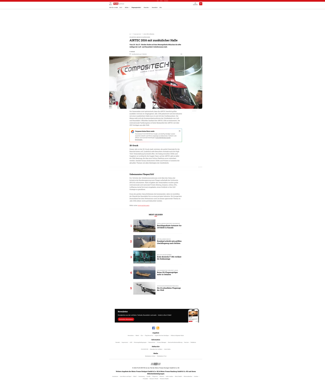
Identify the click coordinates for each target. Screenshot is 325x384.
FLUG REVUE (144, 349)
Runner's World (154, 378)
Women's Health (164, 378)
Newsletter (131, 335)
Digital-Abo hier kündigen (162, 335)
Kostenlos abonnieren (126, 319)
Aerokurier (115, 376)
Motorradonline (188, 376)
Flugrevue (155, 376)
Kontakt (118, 342)
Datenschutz (151, 342)
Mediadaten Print (161, 356)
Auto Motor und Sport (125, 376)
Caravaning (141, 376)
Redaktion (193, 342)
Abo (158, 0)
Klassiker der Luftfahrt (156, 349)
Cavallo (148, 376)
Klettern (162, 376)
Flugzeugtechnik (136, 7)
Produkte (166, 0)
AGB (131, 342)
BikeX (135, 376)
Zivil (120, 7)
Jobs (160, 7)
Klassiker (146, 7)
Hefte (161, 0)
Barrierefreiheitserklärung (175, 342)
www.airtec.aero (143, 205)
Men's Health (178, 376)
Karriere (186, 342)
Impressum (125, 342)
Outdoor (196, 376)
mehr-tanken (169, 376)
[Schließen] (179, 131)
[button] (155, 82)
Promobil (145, 378)
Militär (126, 7)
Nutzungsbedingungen (140, 342)
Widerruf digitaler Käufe (177, 335)
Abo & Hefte (167, 349)
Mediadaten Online (150, 356)
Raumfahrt (155, 7)
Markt (137, 335)
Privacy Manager (161, 342)
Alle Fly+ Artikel (113, 7)
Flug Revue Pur (149, 335)
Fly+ (142, 335)
